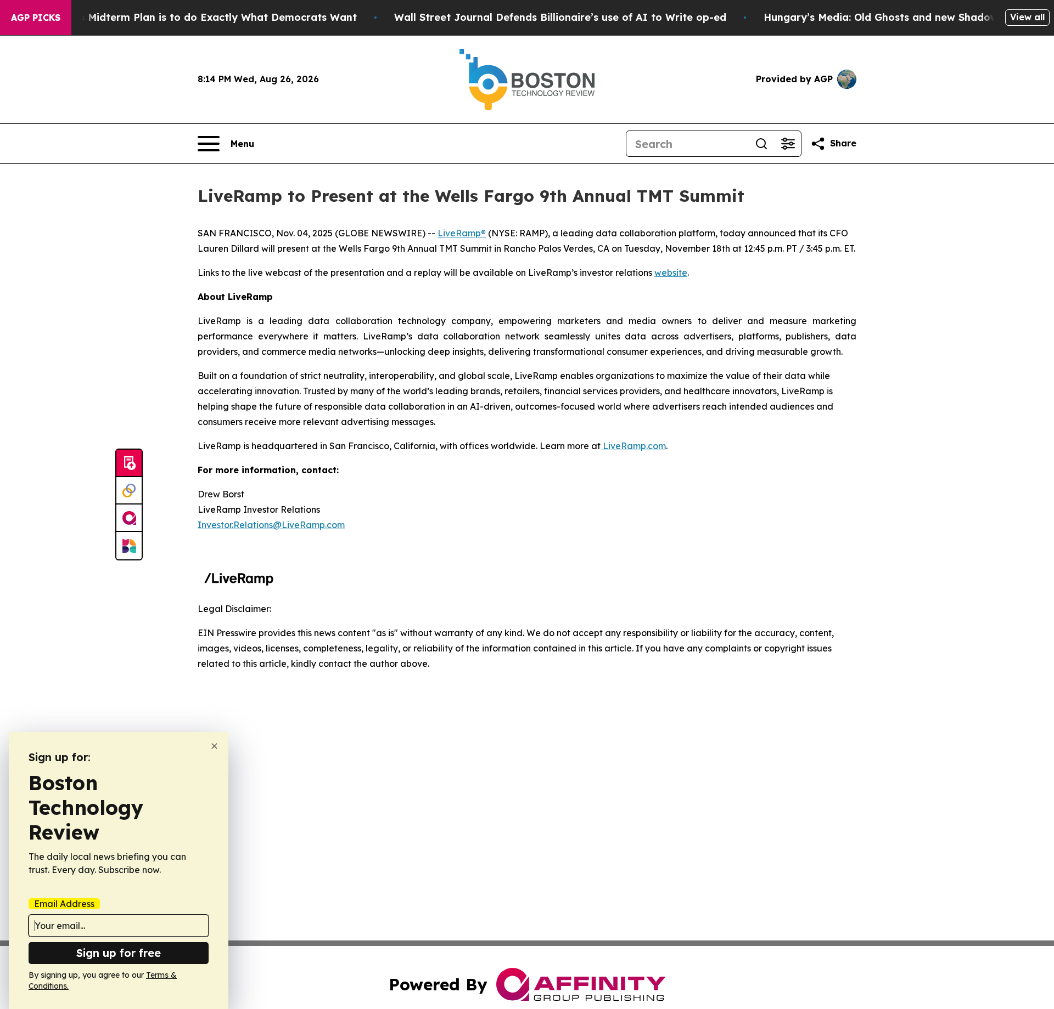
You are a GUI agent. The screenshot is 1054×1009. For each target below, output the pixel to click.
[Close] (214, 746)
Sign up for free (118, 953)
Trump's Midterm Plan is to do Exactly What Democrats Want (201, 17)
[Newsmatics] (129, 545)
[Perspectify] (129, 490)
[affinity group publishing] (129, 518)
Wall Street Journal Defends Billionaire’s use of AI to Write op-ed (560, 17)
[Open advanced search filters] (788, 143)
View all (1027, 17)
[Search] (761, 143)
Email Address (64, 903)
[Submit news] (129, 463)
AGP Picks (35, 17)
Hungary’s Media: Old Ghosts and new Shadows (883, 17)
